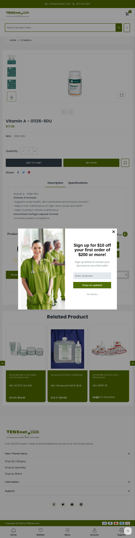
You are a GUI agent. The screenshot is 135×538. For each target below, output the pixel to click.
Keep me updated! (92, 285)
